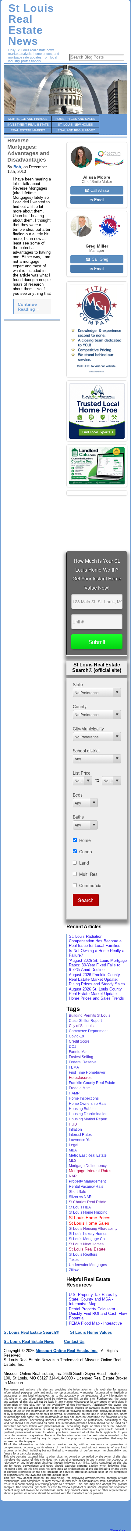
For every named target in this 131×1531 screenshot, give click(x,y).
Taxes (74, 1260)
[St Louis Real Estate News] (65, 89)
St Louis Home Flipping (88, 1212)
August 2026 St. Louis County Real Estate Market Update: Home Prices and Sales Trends (96, 994)
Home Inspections (84, 1098)
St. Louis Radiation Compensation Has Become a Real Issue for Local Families (95, 941)
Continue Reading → (29, 307)
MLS (72, 1160)
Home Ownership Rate (88, 1103)
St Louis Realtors (83, 1254)
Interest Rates (80, 1135)
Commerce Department (88, 1031)
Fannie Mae (79, 1052)
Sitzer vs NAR (80, 1197)
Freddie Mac (79, 1088)
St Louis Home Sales (89, 1223)
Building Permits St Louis (89, 1015)
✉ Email (97, 200)
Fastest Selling (81, 1057)
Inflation (75, 1129)
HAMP (74, 1093)
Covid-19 (76, 1036)
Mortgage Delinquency (88, 1166)
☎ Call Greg (97, 259)
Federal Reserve (83, 1062)
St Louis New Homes (86, 1244)
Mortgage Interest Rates (90, 1171)
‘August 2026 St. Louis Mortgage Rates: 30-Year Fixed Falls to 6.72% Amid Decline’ (98, 965)
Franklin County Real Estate (92, 1083)
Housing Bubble (82, 1109)
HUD (73, 1124)
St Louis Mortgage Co (87, 1239)
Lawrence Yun (81, 1140)
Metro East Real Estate (88, 1155)
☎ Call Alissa (96, 190)
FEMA (74, 1067)
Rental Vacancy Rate (86, 1186)
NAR (73, 1176)
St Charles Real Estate (87, 1202)
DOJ (72, 1046)
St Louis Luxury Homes (88, 1234)
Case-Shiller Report (85, 1020)
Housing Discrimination (88, 1114)
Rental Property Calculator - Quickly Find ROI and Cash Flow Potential (98, 1313)
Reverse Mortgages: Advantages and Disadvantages (28, 150)
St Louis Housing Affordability (93, 1228)
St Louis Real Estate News (31, 24)
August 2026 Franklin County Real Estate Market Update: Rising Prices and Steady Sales (97, 979)
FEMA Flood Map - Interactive (95, 1323)
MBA (73, 1150)
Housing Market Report (88, 1119)
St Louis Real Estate (87, 1249)
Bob (17, 167)
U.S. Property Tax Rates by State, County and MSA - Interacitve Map (93, 1299)
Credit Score (79, 1041)
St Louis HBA (80, 1207)
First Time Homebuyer (87, 1072)
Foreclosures (80, 1077)
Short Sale (77, 1192)
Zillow (74, 1270)
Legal (73, 1145)
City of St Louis (81, 1026)
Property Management (87, 1181)
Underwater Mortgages (88, 1265)
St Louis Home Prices (89, 1217)
